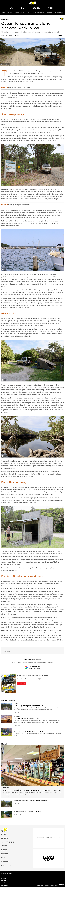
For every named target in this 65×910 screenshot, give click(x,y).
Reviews (9, 12)
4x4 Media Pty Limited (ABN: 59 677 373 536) (48, 885)
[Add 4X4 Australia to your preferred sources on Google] (32, 667)
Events (4, 850)
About (3, 883)
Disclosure (4, 878)
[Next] (63, 13)
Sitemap (3, 880)
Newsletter (6, 866)
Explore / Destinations (38, 12)
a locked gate (44, 290)
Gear (28, 12)
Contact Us (4, 885)
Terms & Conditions (6, 873)
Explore (4, 854)
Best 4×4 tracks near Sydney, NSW (19, 87)
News (3, 12)
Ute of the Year (59, 12)
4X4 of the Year (7, 842)
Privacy (3, 876)
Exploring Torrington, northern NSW (19, 204)
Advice (4, 846)
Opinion (49, 12)
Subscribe (5, 862)
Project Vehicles (19, 12)
